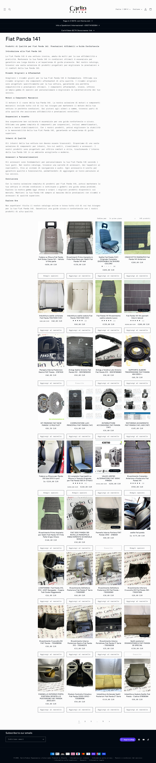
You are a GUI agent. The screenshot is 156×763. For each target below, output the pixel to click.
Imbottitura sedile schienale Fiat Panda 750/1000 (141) (51, 317)
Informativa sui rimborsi (79, 758)
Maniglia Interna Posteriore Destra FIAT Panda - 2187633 (51, 371)
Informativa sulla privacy (102, 758)
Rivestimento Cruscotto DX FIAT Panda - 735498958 (51, 642)
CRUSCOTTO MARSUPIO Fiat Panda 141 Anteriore (137, 258)
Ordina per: (102, 218)
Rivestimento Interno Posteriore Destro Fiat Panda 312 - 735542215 (80, 643)
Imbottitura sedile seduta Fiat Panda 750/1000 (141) (79, 317)
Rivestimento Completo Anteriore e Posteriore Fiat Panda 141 (137, 478)
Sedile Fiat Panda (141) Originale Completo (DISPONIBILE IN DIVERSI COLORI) (108, 260)
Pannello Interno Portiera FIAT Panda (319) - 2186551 (108, 534)
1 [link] (79, 721)
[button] (4, 9)
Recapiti (83, 760)
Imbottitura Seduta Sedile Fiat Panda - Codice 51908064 (137, 695)
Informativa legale (96, 760)
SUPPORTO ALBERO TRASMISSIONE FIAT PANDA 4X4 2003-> (137, 372)
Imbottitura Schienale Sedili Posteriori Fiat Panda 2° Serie (108, 695)
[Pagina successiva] (109, 721)
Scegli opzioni (51, 276)
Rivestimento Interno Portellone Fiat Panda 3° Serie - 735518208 (108, 643)
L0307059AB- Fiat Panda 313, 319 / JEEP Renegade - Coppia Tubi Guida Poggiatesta (51, 590)
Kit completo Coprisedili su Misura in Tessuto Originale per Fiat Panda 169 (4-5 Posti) (80, 478)
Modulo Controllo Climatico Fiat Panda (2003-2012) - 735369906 (79, 696)
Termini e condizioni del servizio (128, 758)
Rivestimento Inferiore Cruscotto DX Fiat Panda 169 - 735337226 (137, 590)
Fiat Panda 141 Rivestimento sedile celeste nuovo (108, 317)
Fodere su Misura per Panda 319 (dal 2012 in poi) (51, 477)
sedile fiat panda (137, 533)
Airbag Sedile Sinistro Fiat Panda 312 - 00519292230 (80, 371)
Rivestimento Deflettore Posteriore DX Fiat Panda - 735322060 (108, 590)
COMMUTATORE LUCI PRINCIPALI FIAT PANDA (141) (80, 424)
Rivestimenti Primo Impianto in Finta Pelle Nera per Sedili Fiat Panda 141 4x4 (80, 259)
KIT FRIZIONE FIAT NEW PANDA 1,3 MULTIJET (51, 424)
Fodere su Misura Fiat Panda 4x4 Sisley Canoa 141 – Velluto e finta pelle (51, 259)
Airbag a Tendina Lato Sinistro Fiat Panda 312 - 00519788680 (109, 371)
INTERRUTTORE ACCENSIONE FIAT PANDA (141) (108, 425)
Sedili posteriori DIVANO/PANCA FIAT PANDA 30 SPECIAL (137, 643)
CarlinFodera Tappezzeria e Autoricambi (36, 758)
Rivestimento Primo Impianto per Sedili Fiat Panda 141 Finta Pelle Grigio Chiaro (51, 535)
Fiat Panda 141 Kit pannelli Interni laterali (137, 317)
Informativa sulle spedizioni (66, 760)
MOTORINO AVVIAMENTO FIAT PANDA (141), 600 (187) (137, 424)
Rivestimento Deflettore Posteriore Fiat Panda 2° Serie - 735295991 (80, 590)
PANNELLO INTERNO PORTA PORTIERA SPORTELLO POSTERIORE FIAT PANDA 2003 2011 (51, 697)
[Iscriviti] (43, 739)
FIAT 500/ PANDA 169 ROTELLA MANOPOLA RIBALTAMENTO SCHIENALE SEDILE (79, 536)
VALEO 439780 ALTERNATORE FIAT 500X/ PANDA (108, 478)
